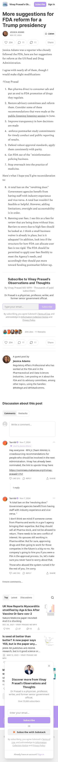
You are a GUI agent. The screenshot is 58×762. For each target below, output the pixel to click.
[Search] (52, 597)
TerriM (12, 442)
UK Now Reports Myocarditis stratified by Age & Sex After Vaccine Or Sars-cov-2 (21, 610)
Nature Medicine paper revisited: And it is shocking (19, 619)
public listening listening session (27, 116)
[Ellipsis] (54, 442)
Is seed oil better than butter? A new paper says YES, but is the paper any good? (19, 640)
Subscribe (40, 4)
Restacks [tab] (22, 413)
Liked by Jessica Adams (22, 446)
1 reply (16, 487)
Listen (51, 33)
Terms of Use (44, 313)
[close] (49, 665)
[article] (29, 617)
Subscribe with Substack (31, 732)
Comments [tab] (9, 413)
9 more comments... (12, 581)
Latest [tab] (14, 597)
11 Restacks (40, 331)
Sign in (51, 4)
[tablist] (15, 413)
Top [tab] (6, 597)
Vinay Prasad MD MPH (26, 625)
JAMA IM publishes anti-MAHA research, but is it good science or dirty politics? (20, 649)
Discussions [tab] (26, 597)
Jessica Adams (17, 32)
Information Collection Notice (34, 317)
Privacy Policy (39, 745)
